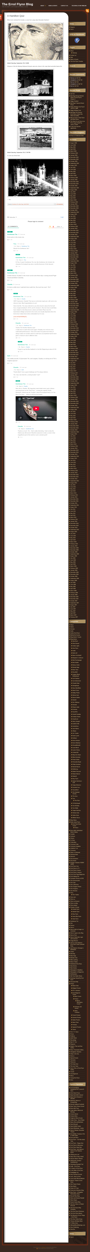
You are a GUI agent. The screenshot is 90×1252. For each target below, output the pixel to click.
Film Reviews (73, 890)
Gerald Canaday (77, 714)
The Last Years (74, 1066)
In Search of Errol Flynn (76, 1168)
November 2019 (74, 305)
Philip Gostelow (77, 764)
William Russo (76, 817)
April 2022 (73, 246)
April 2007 (73, 613)
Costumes (73, 850)
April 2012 (73, 491)
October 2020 (73, 283)
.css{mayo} (43, 1247)
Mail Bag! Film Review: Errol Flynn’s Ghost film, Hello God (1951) (76, 114)
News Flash (76, 1022)
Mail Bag (72, 953)
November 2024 (74, 183)
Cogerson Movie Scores (76, 1118)
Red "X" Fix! (73, 1042)
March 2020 (73, 297)
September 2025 (74, 163)
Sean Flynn (75, 918)
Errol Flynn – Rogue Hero (76, 1143)
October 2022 (73, 234)
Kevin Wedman (76, 743)
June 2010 (73, 535)
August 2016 (73, 385)
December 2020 (74, 279)
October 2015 (73, 405)
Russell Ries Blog (75, 1196)
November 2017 (74, 354)
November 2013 (74, 452)
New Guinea (73, 968)
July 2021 (72, 265)
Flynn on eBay (74, 903)
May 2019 (72, 318)
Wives (72, 1075)
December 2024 (74, 181)
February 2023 (74, 226)
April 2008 (73, 588)
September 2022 (74, 236)
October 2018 (73, 332)
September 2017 (74, 358)
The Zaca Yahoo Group (76, 1219)
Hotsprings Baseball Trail (76, 1164)
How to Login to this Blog (76, 933)
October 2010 (73, 527)
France (76, 827)
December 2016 (74, 377)
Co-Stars (72, 840)
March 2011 (73, 517)
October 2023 (73, 210)
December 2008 (74, 572)
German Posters (77, 1017)
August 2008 (73, 580)
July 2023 (72, 216)
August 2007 (73, 605)
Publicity (72, 1036)
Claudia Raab (76, 683)
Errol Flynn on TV (74, 868)
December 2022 (74, 230)
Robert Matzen (76, 774)
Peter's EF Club (74, 1188)
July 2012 (72, 484)
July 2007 (72, 607)
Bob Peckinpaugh (77, 660)
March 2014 (73, 444)
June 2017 (73, 364)
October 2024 (73, 185)
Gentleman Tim (15, 204)
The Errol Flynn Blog (17, 4)
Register (72, 27)
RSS (87, 11)
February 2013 (74, 470)
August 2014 (73, 434)
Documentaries (74, 858)
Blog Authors (73, 639)
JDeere (74, 731)
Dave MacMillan (77, 688)
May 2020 (72, 293)
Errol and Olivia (74, 1137)
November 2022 (74, 232)
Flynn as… (73, 899)
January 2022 (73, 253)
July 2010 (72, 533)
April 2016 (73, 393)
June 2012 (73, 486)
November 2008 (74, 574)
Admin (72, 627)
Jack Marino (76, 728)
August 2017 (73, 360)
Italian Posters (76, 1020)
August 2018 (73, 336)
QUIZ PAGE (26, 204)
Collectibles (73, 842)
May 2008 (72, 586)
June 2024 (73, 194)
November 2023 (74, 208)
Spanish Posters (77, 1027)
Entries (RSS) (41, 1248)
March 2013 (73, 468)
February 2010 (74, 543)
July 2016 (72, 387)
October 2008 (73, 576)
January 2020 (73, 301)
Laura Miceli (76, 747)
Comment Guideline (75, 846)
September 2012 (74, 480)
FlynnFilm (75, 711)
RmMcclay (75, 769)
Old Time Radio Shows (76, 976)
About (71, 51)
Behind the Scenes (75, 635)
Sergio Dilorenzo (77, 785)
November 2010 (74, 525)
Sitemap (75, 53)
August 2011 (73, 507)
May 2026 (72, 147)
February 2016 (74, 397)
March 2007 (73, 615)
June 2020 (73, 291)
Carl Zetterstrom (77, 680)
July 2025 (72, 167)
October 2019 (73, 308)
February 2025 (74, 177)
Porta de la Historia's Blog (77, 1190)
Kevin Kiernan (76, 740)
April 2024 (73, 198)
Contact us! (73, 55)
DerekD (74, 700)
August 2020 (73, 287)
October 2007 (73, 600)
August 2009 (73, 556)
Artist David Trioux (75, 1093)
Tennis (74, 1029)
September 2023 (74, 212)
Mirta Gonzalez (76, 757)
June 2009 (73, 560)
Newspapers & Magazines (77, 972)
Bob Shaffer (76, 662)
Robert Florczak (77, 771)
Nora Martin (73, 1186)
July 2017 (72, 362)
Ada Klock (75, 641)
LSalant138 (75, 752)
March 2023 (73, 224)
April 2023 (73, 222)
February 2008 (74, 592)
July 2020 (72, 289)
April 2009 (73, 564)
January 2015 (73, 423)
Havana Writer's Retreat (76, 1158)
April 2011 (72, 515)
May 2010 (72, 537)
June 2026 (73, 145)
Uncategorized (74, 1073)
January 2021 (73, 277)
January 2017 (73, 375)
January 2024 (73, 204)
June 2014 (73, 438)
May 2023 (72, 220)
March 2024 (73, 200)
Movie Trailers (74, 961)
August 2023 (73, 214)
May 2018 (72, 342)
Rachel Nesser (76, 766)
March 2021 (73, 273)
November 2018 (74, 330)
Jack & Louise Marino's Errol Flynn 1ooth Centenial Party (77, 944)
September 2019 (74, 310)
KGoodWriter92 (76, 745)
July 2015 (72, 411)
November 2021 (74, 257)
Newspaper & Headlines (76, 970)
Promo (72, 1034)
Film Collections (74, 884)
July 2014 (72, 436)
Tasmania (72, 1060)
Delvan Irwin (76, 695)
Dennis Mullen (76, 697)
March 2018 (73, 346)
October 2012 (73, 478)
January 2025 (73, 179)
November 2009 (74, 550)
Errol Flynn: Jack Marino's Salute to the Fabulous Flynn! (77, 1151)
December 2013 (74, 450)
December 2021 (74, 255)
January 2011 (73, 521)
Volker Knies (76, 815)
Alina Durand (76, 643)
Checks (72, 838)
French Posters (76, 1015)
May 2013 (72, 464)
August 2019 (73, 312)
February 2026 (74, 153)
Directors (72, 856)
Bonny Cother (76, 665)
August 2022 (73, 238)
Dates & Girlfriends (75, 852)
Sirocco (72, 1056)
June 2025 (73, 169)
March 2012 (73, 493)
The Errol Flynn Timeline (76, 61)
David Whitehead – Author (77, 1128)
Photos (72, 983)
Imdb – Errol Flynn (75, 1166)
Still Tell (78, 78)
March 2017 (73, 371)
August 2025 (73, 165)
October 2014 (73, 430)
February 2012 (74, 495)
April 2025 (73, 173)
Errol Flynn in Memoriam (76, 1145)
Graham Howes (76, 716)
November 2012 (74, 476)
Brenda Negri (76, 667)
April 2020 (73, 295)
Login (62, 217)
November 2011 (74, 501)
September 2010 (74, 529)
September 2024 (74, 187)
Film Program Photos (75, 886)
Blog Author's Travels (75, 637)
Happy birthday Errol (75, 110)
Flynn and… (73, 897)
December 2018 (74, 328)
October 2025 (73, 161)
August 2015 (73, 409)
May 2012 (72, 489)
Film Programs (74, 888)
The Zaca (75, 796)
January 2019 (73, 326)
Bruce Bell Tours (74, 1108)
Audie (74, 650)
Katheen (75, 738)
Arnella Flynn (76, 909)
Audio (71, 631)
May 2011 (72, 513)
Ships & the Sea (74, 1053)
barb (8, 355)
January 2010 (73, 546)
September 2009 (74, 554)
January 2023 (73, 228)
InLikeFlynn (75, 726)
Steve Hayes (73, 1200)
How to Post (73, 935)
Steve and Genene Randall (77, 1198)
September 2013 (74, 456)
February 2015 (74, 421)
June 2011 (73, 511)
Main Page (21, 204)
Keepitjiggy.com (74, 1172)
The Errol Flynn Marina (76, 1213)
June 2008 (73, 584)
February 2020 (74, 299)
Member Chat (73, 957)
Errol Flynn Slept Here (76, 1147)
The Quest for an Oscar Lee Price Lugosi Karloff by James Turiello (77, 123)
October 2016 (73, 381)
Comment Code (74, 844)
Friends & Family (74, 907)
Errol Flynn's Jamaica (75, 872)
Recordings (73, 1040)
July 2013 (72, 460)
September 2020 (74, 285)
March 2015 (73, 419)
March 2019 (73, 322)
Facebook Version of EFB (77, 878)
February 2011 (74, 519)
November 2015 (74, 403)
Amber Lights (76, 645)
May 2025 (72, 171)
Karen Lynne (76, 735)
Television (73, 1062)
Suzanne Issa (76, 787)
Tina (14, 244)
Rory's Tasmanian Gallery (76, 1049)
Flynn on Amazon (74, 901)
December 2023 (74, 206)
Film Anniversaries (75, 880)
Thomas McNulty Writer (76, 1221)
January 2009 (73, 570)
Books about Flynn (75, 822)
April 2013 (73, 466)
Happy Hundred (74, 101)
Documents (73, 860)
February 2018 (74, 348)
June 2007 (73, 609)
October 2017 (73, 356)
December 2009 (74, 548)
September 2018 (74, 334)
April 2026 (73, 149)
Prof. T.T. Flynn (74, 1032)
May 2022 (72, 244)
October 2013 (73, 454)
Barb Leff (75, 653)
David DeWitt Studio (75, 1126)
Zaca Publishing (74, 1227)
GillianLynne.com (74, 1154)
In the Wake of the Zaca (76, 1170)
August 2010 (73, 531)
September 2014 (74, 432)
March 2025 (73, 175)
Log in (72, 29)
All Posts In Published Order (76, 135)
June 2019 (73, 316)
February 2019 (74, 324)
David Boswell (74, 1124)
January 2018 (73, 350)
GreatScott (75, 719)
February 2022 (74, 250)
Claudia (9, 284)
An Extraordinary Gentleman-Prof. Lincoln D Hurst (77, 1089)
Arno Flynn (75, 648)
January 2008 (73, 594)
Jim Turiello (75, 733)
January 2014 (73, 448)
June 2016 (73, 389)
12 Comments (60, 204)
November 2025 (74, 159)
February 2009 (74, 568)
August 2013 (73, 458)
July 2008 (72, 582)
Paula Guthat (76, 759)
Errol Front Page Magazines (77, 874)
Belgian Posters (77, 988)
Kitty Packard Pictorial (76, 1174)
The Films (77, 800)
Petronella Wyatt (77, 762)
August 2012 (73, 482)
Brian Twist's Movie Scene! (77, 1106)
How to (72, 927)
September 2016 (74, 383)
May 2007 (72, 611)
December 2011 (74, 499)
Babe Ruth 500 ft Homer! (76, 1095)
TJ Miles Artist (74, 1223)
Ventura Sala (76, 812)
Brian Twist (75, 669)
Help (71, 57)
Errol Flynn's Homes (75, 870)
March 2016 (73, 395)
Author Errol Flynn (75, 633)
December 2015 (74, 401)
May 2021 (72, 269)
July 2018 (72, 338)
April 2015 (73, 417)
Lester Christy (76, 750)
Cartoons (72, 836)
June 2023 (73, 218)
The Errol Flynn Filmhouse (77, 1211)
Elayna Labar (76, 707)
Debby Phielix (76, 692)
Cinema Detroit (74, 1114)
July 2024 (72, 192)
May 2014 (72, 440)
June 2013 (73, 462)
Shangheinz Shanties (75, 1051)
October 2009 (73, 552)
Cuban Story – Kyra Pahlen (77, 1120)
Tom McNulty (76, 805)
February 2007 (74, 617)
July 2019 (72, 314)
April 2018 (73, 344)
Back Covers (78, 996)
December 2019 (74, 303)
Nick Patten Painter (75, 1184)
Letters (72, 951)
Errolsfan (75, 709)
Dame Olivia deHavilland (76, 1122)
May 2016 (72, 391)
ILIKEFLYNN (76, 723)
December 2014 (74, 425)
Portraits (75, 1024)
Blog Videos (73, 820)
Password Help (74, 981)
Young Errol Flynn (75, 1078)
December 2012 (74, 474)
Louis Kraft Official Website (77, 1178)
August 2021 (73, 263)
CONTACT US (74, 848)
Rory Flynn (75, 778)
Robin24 (75, 776)
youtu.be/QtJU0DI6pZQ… (20, 316)
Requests (72, 1044)
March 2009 (73, 566)
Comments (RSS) (49, 1248)
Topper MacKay (77, 810)
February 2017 (74, 373)
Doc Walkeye (76, 702)
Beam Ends (76, 985)
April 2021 (73, 271)
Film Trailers (76, 894)
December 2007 (74, 596)
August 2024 (73, 189)
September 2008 (74, 578)
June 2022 (73, 242)
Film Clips (73, 882)
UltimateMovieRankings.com (77, 1225)
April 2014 (73, 442)
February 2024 (74, 202)
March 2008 (73, 590)
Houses (72, 925)
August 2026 (73, 143)
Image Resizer (74, 940)
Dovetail (75, 704)
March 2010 (73, 541)
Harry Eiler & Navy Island (76, 1156)
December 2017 (74, 352)
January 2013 (73, 472)
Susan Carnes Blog (75, 1202)
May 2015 (72, 415)
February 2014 (74, 446)
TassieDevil (75, 789)
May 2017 (72, 366)
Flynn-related (73, 905)
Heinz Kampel (76, 721)
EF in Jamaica (76, 990)
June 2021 (73, 267)
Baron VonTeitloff (77, 655)
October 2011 (73, 503)
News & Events (74, 59)
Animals (72, 629)
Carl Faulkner (76, 678)
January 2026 (73, 155)
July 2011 (72, 509)
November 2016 (74, 379)
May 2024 (72, 196)
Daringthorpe (76, 685)
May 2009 (72, 562)
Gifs (71, 923)
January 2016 (73, 399)
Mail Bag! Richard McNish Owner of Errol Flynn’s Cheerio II (77, 97)
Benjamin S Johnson (78, 657)
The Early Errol (74, 1064)
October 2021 (73, 259)
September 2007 (74, 602)
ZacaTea (72, 1229)
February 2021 (74, 275)
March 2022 (73, 248)
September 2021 (74, 261)
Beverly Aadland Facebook (77, 1104)
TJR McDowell (76, 803)
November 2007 (74, 598)
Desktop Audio (74, 854)
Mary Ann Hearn (77, 754)
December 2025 (74, 157)
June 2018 (73, 340)
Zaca (71, 1080)
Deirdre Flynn (76, 911)
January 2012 (73, 497)
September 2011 (74, 505)
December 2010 (74, 523)
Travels (72, 1071)
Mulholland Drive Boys (76, 963)
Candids (72, 834)
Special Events (74, 1058)
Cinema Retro (73, 1116)
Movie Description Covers (80, 1002)
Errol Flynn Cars (74, 866)
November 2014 (74, 428)
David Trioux (76, 690)
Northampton (73, 974)
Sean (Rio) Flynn (77, 916)
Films (71, 892)
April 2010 (73, 539)
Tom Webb (75, 808)
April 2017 (73, 368)
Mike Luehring (74, 959)
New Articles (73, 966)
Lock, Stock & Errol (75, 1176)
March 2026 (73, 151)
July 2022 (72, 240)
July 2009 (72, 558)
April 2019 (73, 320)
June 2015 (73, 413)
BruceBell (75, 672)
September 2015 (74, 407)
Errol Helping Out (74, 876)
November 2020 (74, 281)
